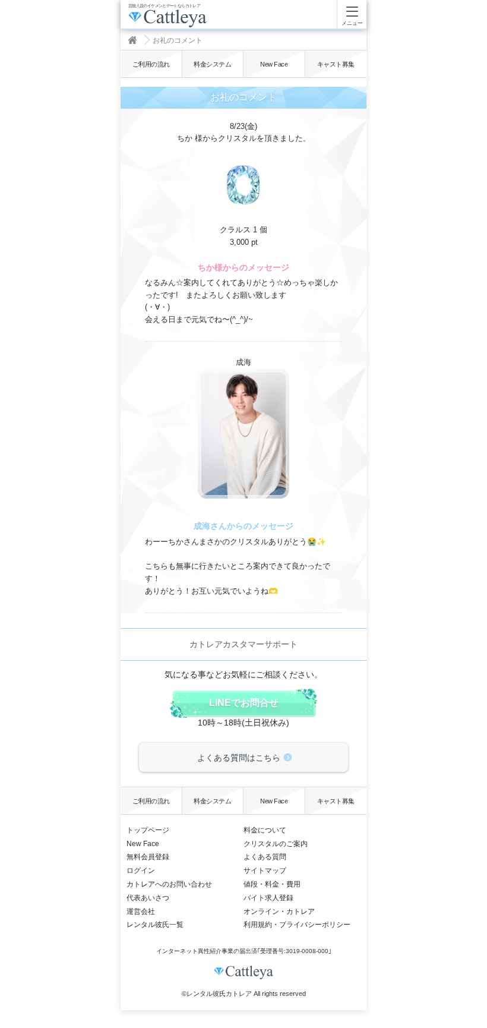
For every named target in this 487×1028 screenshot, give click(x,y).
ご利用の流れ (151, 64)
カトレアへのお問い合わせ (169, 884)
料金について (265, 830)
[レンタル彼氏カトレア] (135, 40)
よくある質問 (265, 857)
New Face (273, 64)
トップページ (148, 830)
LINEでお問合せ (244, 703)
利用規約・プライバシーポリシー (297, 924)
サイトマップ (265, 870)
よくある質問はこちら (238, 757)
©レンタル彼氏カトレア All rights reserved (244, 993)
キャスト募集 (336, 64)
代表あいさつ (148, 898)
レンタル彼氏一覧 (155, 924)
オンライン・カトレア (279, 911)
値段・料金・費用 (272, 884)
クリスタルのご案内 (276, 844)
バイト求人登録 (268, 898)
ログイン (141, 870)
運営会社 (141, 911)
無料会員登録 (148, 857)
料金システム (212, 64)
